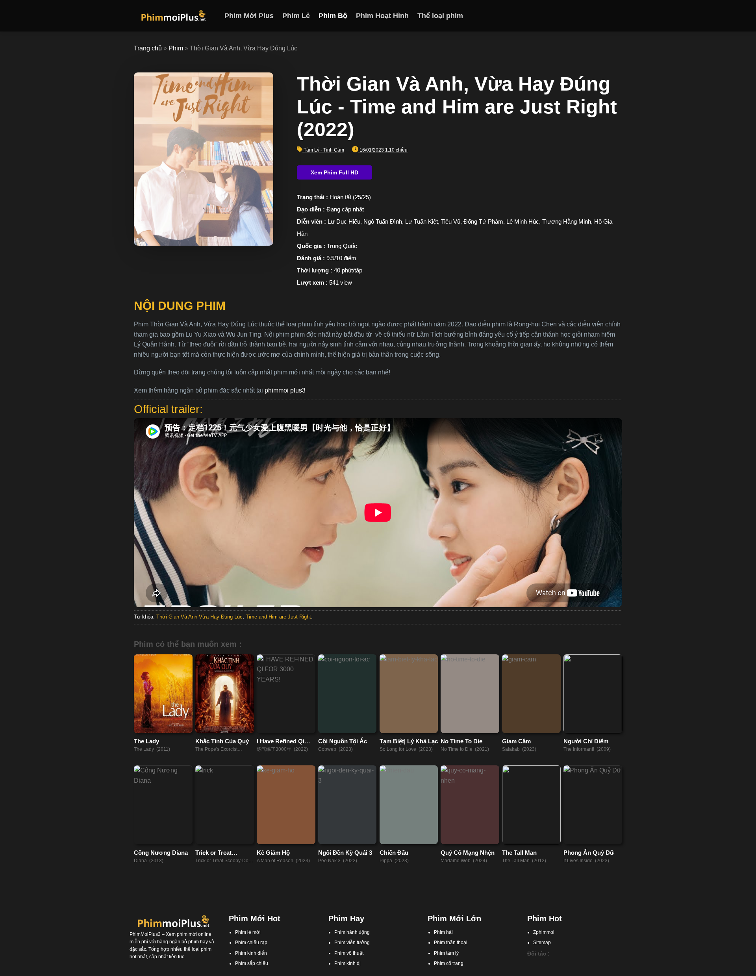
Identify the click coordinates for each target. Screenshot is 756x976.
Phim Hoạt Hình (382, 16)
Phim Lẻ (296, 16)
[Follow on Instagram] (596, 15)
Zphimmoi (543, 932)
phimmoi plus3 (285, 390)
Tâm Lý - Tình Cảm (324, 150)
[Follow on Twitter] (607, 15)
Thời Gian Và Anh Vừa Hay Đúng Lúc (199, 617)
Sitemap (542, 942)
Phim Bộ (333, 16)
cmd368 (572, 964)
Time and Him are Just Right (278, 617)
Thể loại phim (440, 16)
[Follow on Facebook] (586, 15)
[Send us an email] (617, 15)
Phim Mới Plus (249, 16)
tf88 (531, 964)
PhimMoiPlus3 (145, 934)
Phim (176, 48)
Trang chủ (148, 48)
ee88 (569, 971)
